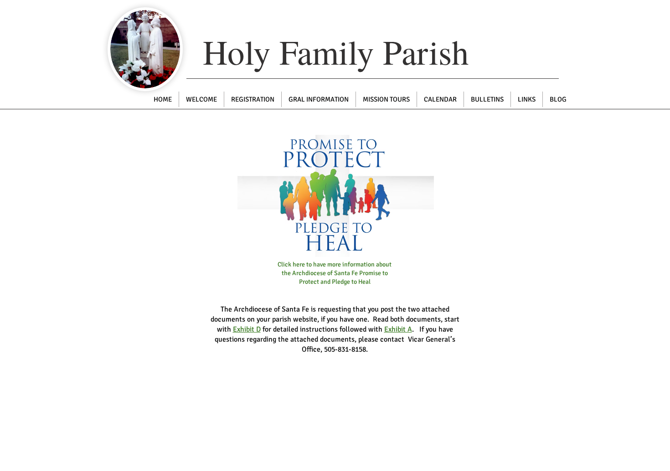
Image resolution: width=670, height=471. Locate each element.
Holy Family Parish (336, 51)
